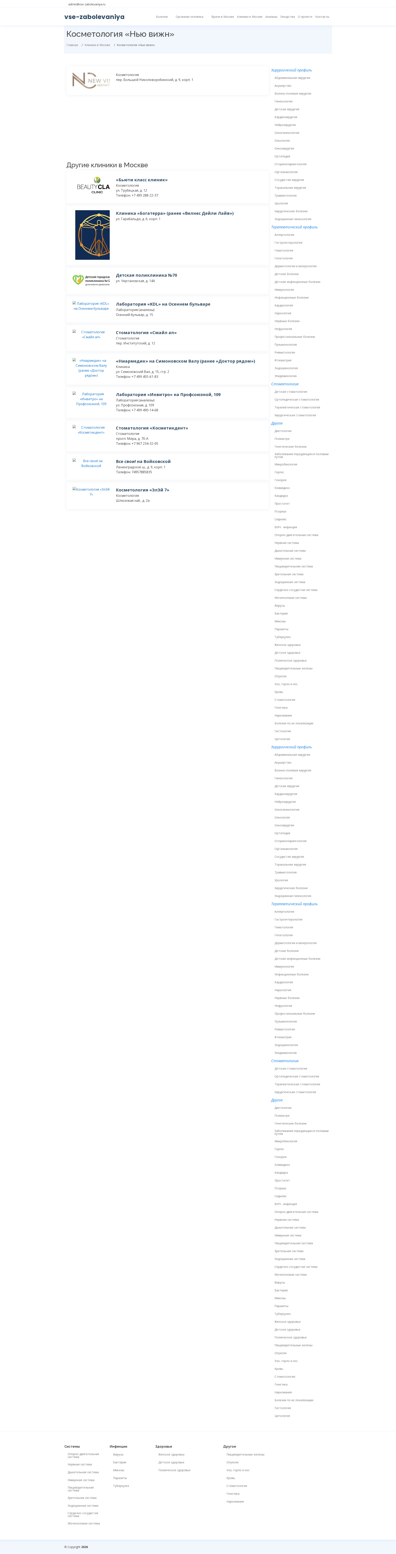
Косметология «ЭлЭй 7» (142, 490)
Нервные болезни (287, 321)
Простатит (282, 503)
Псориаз (280, 511)
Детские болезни (287, 274)
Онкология (282, 140)
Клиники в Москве (250, 17)
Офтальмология (286, 172)
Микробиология (286, 464)
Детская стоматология (291, 391)
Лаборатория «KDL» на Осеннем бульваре (163, 304)
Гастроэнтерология (288, 242)
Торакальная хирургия (290, 187)
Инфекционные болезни (292, 297)
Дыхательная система (290, 550)
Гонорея (280, 480)
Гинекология (283, 101)
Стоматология (285, 699)
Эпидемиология (286, 376)
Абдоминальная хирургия (292, 77)
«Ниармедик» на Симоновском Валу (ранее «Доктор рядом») (185, 361)
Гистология (283, 731)
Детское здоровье (288, 652)
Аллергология (284, 234)
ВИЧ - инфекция (286, 527)
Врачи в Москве (222, 17)
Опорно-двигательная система (296, 535)
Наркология (283, 313)
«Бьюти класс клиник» (142, 180)
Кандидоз (281, 495)
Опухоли (280, 676)
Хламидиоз (282, 487)
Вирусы (280, 605)
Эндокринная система (290, 582)
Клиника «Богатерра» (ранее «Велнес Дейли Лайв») (175, 213)
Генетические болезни (290, 446)
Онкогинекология (287, 132)
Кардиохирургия (286, 117)
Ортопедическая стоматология (297, 399)
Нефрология (283, 328)
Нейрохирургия (285, 124)
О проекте (305, 17)
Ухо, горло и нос (286, 684)
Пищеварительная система (294, 566)
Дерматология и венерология (296, 266)
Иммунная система (288, 558)
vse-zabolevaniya (94, 16)
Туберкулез (283, 637)
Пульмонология (286, 344)
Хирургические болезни (291, 211)
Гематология (284, 250)
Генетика (281, 707)
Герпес (279, 472)
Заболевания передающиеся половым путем (302, 455)
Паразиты (281, 629)
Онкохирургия (284, 148)
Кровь (279, 691)
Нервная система (287, 542)
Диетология (283, 430)
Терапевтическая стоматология (297, 407)
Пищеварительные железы (293, 668)
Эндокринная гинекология (293, 219)
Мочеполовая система (291, 597)
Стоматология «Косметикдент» (152, 428)
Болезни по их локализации (294, 723)
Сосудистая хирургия (289, 179)
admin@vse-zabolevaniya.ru (86, 4)
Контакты (322, 17)
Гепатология (284, 258)
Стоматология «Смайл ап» (146, 332)
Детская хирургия (287, 109)
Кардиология (284, 305)
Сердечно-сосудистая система (296, 589)
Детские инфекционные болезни (297, 281)
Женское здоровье (288, 644)
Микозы (280, 621)
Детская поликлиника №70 (146, 275)
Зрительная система (289, 574)
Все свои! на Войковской (143, 461)
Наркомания (283, 715)
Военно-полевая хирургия (293, 93)
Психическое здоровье (291, 660)
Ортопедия (282, 156)
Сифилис (281, 519)
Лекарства (287, 17)
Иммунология (284, 289)
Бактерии (281, 613)
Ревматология (285, 352)
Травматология (286, 195)
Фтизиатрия (283, 360)
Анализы (271, 17)
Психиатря (282, 438)
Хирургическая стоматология (295, 415)
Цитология (282, 739)
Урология (281, 203)
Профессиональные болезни (295, 336)
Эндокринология (286, 368)
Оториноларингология (290, 164)
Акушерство (283, 85)
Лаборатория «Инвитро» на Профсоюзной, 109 (168, 394)
